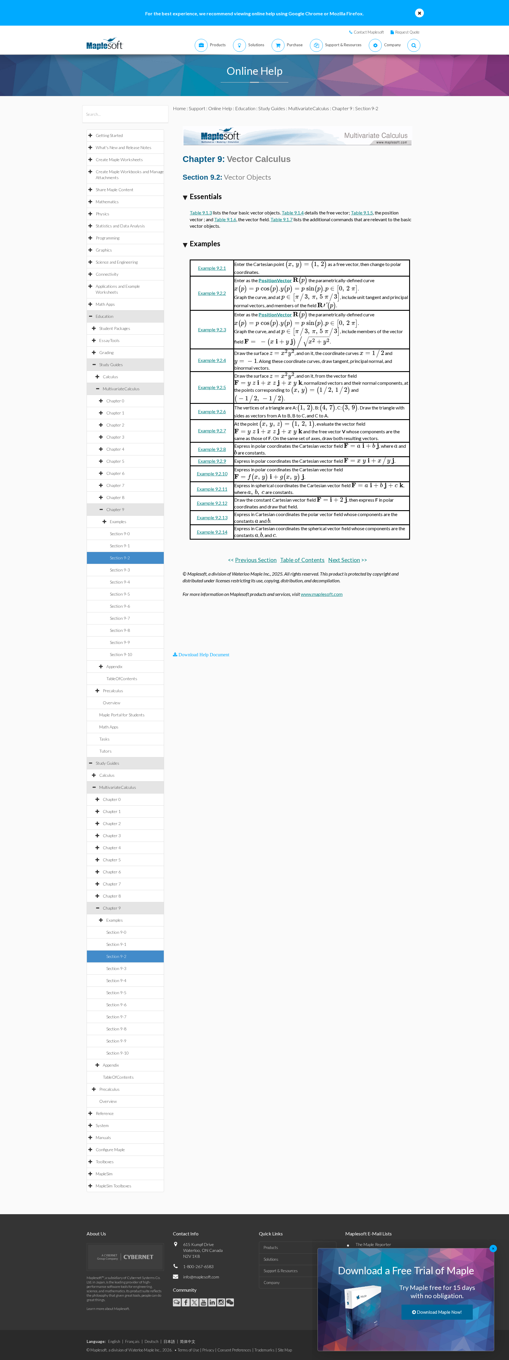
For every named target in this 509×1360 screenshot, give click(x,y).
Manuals (103, 1137)
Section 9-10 (121, 654)
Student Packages (114, 328)
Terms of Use (188, 1350)
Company (272, 1282)
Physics (102, 213)
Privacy (208, 1350)
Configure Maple (110, 1149)
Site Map (285, 1350)
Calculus (110, 376)
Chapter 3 (115, 436)
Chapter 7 (115, 485)
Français (132, 1341)
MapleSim (104, 1173)
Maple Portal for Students (122, 714)
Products (271, 1247)
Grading (106, 352)
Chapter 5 (115, 461)
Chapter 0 (115, 400)
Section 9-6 (120, 606)
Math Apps (105, 304)
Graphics (104, 249)
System (102, 1125)
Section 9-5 (120, 593)
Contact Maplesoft (369, 32)
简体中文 (187, 1341)
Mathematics (107, 201)
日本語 (169, 1341)
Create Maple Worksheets (119, 159)
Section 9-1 (120, 545)
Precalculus (113, 690)
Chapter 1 (115, 412)
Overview (111, 702)
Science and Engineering (117, 262)
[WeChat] (230, 1302)
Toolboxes (105, 1161)
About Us (96, 1233)
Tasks (104, 738)
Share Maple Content (114, 189)
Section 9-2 (120, 557)
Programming (107, 237)
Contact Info (186, 1233)
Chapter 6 (115, 473)
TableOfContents (121, 678)
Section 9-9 (120, 642)
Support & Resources (281, 1270)
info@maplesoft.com (201, 1276)
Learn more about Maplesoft (108, 1308)
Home (179, 108)
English (114, 1341)
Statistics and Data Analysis (120, 225)
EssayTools (109, 340)
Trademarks (264, 1350)
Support (197, 108)
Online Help (220, 108)
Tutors (105, 750)
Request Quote (407, 32)
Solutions (271, 1259)
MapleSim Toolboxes (113, 1185)
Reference (105, 1113)
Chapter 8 (115, 497)
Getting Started (109, 135)
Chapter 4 (115, 449)
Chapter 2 (115, 424)
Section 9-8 (120, 630)
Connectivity (107, 274)
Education (104, 316)
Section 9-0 (120, 533)
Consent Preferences (234, 1350)
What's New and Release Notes (123, 147)
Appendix (114, 666)
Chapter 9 (115, 509)
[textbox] (306, 264)
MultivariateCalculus (121, 388)
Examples (118, 521)
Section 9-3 (120, 569)
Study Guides (111, 364)
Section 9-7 (120, 618)
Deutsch (151, 1341)
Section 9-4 (120, 581)
